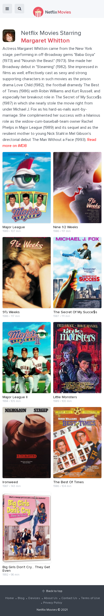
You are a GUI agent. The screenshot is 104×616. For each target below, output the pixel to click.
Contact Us (69, 598)
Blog (21, 598)
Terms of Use (90, 598)
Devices (34, 598)
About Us (51, 598)
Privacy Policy (52, 602)
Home (9, 598)
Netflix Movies (47, 609)
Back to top (54, 591)
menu (7, 8)
